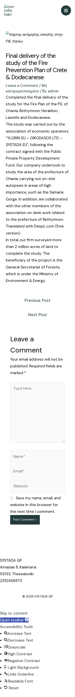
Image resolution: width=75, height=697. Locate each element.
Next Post (37, 315)
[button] (14, 620)
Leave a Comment (22, 85)
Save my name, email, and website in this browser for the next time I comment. (35, 505)
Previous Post (37, 300)
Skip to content (14, 613)
